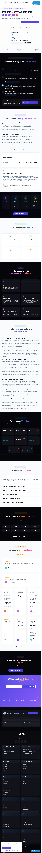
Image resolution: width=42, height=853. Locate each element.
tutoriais (20, 713)
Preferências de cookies (15, 850)
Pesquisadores (25, 766)
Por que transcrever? (26, 822)
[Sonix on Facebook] (16, 741)
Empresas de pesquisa (7, 770)
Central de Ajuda (16, 713)
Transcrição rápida (6, 753)
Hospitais (24, 785)
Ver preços (23, 24)
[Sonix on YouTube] (25, 741)
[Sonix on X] (19, 741)
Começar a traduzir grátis (20, 213)
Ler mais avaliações (20, 646)
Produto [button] (5, 2)
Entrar (30, 1)
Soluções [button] (10, 2)
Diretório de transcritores (7, 826)
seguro (20, 738)
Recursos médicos (26, 781)
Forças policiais (6, 781)
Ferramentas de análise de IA (27, 749)
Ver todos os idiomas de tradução (20, 456)
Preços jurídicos (6, 794)
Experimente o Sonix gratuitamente (36, 3)
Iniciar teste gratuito (28, 686)
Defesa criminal (6, 785)
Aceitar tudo (6, 848)
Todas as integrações (26, 809)
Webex (24, 807)
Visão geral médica (26, 779)
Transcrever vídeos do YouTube (28, 755)
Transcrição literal (6, 755)
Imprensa (24, 837)
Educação (5, 766)
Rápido (31, 736)
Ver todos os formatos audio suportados (20, 536)
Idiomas (5, 817)
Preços (26, 2)
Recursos (5, 749)
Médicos (24, 783)
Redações (5, 768)
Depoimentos (6, 837)
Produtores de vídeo (26, 770)
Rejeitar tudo (16, 848)
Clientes (5, 835)
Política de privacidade (7, 850)
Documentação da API (7, 803)
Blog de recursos (6, 824)
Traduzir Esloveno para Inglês (30, 21)
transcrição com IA (17, 736)
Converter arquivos (22, 3)
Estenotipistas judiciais (7, 790)
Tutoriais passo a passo (26, 820)
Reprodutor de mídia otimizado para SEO (29, 751)
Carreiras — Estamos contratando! (28, 835)
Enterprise (5, 764)
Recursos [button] (16, 2)
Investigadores (6, 792)
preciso (34, 736)
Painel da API (5, 805)
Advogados (5, 788)
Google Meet (25, 805)
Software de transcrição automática (9, 751)
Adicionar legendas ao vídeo (27, 753)
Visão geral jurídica (6, 779)
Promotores (5, 783)
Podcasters (24, 768)
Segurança (24, 841)
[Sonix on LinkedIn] (22, 741)
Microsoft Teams (25, 803)
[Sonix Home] (1, 3)
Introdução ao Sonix (6, 822)
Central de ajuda (25, 817)
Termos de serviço (24, 850)
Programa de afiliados (7, 807)
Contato (24, 839)
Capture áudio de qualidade (27, 824)
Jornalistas (24, 764)
